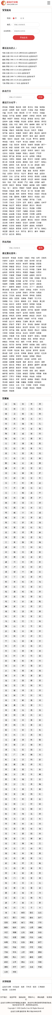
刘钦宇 (18, 313)
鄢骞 (17, 191)
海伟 (17, 194)
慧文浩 (11, 365)
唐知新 (37, 165)
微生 (31, 918)
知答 (22, 987)
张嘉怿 (4, 284)
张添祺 (16, 148)
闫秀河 (38, 272)
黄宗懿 (18, 156)
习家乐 (11, 142)
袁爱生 (43, 159)
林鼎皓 (23, 339)
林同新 (35, 339)
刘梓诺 (32, 116)
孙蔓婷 (18, 133)
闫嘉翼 (11, 275)
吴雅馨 (4, 347)
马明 (4, 339)
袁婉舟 (4, 356)
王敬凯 (4, 165)
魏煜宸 (20, 319)
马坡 (9, 182)
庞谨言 (11, 165)
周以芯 (37, 330)
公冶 (31, 962)
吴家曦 (38, 168)
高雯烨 (25, 226)
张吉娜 (37, 191)
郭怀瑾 (11, 272)
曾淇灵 (43, 347)
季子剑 (35, 139)
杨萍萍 (4, 150)
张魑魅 (23, 382)
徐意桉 (38, 376)
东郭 (14, 922)
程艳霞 (23, 179)
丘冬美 (16, 353)
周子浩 (23, 231)
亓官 (31, 947)
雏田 (22, 342)
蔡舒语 (23, 145)
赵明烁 (32, 156)
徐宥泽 (18, 304)
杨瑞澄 (25, 373)
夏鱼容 (30, 174)
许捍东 (4, 293)
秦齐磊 (38, 321)
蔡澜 (44, 373)
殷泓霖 (43, 324)
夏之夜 (42, 301)
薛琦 (26, 124)
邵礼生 (18, 267)
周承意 (30, 330)
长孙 (23, 942)
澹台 (23, 962)
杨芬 (36, 136)
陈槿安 (18, 223)
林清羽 (25, 264)
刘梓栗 (37, 159)
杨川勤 (23, 330)
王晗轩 (21, 290)
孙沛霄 (32, 261)
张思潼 (25, 307)
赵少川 (11, 321)
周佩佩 (11, 281)
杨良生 (11, 133)
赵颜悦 (37, 202)
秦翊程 (4, 226)
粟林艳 (16, 197)
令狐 (40, 937)
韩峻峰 (38, 388)
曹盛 (4, 119)
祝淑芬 (32, 153)
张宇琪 (4, 330)
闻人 (14, 957)
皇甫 (40, 957)
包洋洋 (32, 284)
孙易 (26, 261)
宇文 (14, 942)
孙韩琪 (25, 345)
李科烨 (25, 295)
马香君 (25, 284)
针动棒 (38, 267)
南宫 (23, 913)
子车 (40, 922)
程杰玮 (4, 179)
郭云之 (25, 208)
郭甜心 (25, 153)
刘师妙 (25, 200)
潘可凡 (30, 231)
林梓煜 (37, 179)
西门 (14, 918)
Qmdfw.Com (25, 1008)
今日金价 (16, 987)
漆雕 (40, 927)
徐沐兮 (11, 304)
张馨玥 (43, 185)
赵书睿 (18, 293)
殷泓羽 (25, 327)
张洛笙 (32, 368)
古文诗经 (12, 990)
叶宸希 (10, 350)
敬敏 (11, 179)
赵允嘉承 (5, 319)
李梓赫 (4, 205)
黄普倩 (18, 228)
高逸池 (11, 191)
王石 (22, 385)
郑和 (22, 148)
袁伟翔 (33, 359)
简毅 (17, 330)
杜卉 (17, 231)
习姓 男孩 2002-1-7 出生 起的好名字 (15, 83)
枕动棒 (32, 267)
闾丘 (6, 947)
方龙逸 (30, 110)
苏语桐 (4, 267)
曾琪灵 (37, 353)
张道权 (18, 371)
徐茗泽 (4, 307)
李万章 (38, 142)
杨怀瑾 (4, 373)
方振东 (16, 301)
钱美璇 (42, 107)
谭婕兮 (11, 130)
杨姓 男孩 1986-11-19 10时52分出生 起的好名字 (20, 60)
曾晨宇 (30, 336)
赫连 (31, 957)
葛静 (24, 362)
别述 (31, 162)
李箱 (33, 258)
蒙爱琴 (37, 365)
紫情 (38, 124)
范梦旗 (32, 373)
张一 (9, 188)
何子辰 (33, 319)
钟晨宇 (10, 119)
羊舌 (23, 918)
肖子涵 (11, 116)
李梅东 (18, 365)
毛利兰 (10, 139)
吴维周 (11, 110)
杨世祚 (43, 133)
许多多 (38, 281)
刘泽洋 (25, 228)
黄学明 (35, 350)
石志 (44, 316)
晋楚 (23, 937)
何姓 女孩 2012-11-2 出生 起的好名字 (16, 73)
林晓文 (4, 342)
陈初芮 (18, 171)
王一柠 (28, 113)
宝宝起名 (6, 10)
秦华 (36, 231)
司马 (14, 952)
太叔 (31, 967)
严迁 (26, 182)
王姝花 (4, 197)
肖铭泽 (33, 148)
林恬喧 (18, 136)
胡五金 (18, 333)
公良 (23, 932)
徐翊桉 (4, 379)
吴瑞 (11, 124)
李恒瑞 (4, 142)
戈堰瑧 (23, 298)
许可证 (32, 281)
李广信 (37, 228)
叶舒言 (35, 113)
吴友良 (25, 333)
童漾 (31, 136)
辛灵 (16, 124)
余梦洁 (43, 345)
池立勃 (4, 295)
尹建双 (30, 298)
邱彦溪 (23, 336)
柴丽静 (4, 278)
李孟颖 (32, 208)
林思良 (18, 264)
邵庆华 (38, 275)
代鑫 (4, 113)
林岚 (29, 339)
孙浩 (43, 150)
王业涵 (4, 304)
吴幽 (24, 159)
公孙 (6, 972)
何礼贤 (30, 179)
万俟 (6, 952)
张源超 (4, 116)
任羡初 (11, 226)
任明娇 (37, 182)
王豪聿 (38, 269)
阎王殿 (11, 269)
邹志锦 (16, 350)
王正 (38, 327)
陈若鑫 (4, 130)
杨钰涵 (35, 188)
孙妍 (17, 110)
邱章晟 (4, 168)
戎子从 (4, 208)
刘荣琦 (11, 356)
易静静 (18, 159)
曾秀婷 (30, 121)
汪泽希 (11, 127)
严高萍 (38, 153)
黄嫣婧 (11, 208)
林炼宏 (32, 316)
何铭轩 (27, 319)
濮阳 (6, 967)
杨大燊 (23, 165)
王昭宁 (4, 388)
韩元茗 (16, 339)
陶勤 (4, 139)
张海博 (32, 333)
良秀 (38, 258)
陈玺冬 (16, 145)
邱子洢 (4, 234)
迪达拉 (4, 345)
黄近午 (32, 205)
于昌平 (18, 142)
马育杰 (25, 127)
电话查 (4, 990)
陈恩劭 (32, 313)
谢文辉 (25, 217)
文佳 (11, 176)
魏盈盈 (4, 124)
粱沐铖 (11, 359)
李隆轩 (21, 188)
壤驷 (14, 932)
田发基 (43, 194)
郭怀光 (18, 272)
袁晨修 (4, 362)
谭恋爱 (4, 231)
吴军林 (18, 316)
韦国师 (28, 188)
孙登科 (4, 385)
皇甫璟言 (19, 359)
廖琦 (31, 133)
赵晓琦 (32, 275)
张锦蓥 (43, 336)
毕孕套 (32, 269)
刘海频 (37, 278)
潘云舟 (32, 321)
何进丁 (37, 162)
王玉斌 (32, 127)
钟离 (6, 942)
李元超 (23, 119)
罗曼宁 (18, 324)
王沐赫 (38, 223)
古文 (29, 301)
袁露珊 (11, 362)
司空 (23, 947)
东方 (23, 957)
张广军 (43, 124)
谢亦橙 (20, 182)
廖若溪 (4, 316)
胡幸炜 (23, 194)
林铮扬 (30, 379)
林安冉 (38, 116)
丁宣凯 (38, 200)
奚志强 (37, 133)
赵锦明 (23, 220)
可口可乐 (38, 298)
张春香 (30, 145)
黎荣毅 (42, 188)
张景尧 (43, 330)
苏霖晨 (38, 264)
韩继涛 (42, 231)
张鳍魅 (4, 301)
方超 (11, 145)
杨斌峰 (32, 124)
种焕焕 (4, 214)
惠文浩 (30, 362)
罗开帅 (32, 293)
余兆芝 (4, 110)
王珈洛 (18, 388)
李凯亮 (11, 316)
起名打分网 (9, 3)
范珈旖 (18, 275)
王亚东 (4, 171)
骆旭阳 (18, 116)
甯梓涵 (18, 185)
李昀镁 (32, 295)
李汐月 (30, 159)
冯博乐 (11, 159)
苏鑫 (24, 171)
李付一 (4, 287)
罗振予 (11, 324)
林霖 (11, 148)
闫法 (31, 937)
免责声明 (13, 997)
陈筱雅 (37, 145)
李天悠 (25, 142)
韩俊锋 (11, 391)
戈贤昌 (16, 298)
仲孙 (14, 972)
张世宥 (23, 379)
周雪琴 (42, 171)
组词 (34, 987)
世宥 (17, 379)
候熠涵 (18, 347)
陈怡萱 (4, 194)
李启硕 (18, 208)
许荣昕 (38, 208)
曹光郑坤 (14, 290)
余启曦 (16, 179)
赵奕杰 (42, 174)
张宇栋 (4, 133)
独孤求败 (19, 130)
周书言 (43, 121)
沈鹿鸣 (11, 220)
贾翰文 (38, 356)
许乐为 (42, 290)
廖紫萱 (25, 347)
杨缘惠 (18, 226)
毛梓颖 (11, 310)
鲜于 (40, 942)
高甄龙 (38, 156)
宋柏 (17, 310)
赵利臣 (4, 272)
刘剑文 (11, 385)
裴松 (36, 371)
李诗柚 (11, 342)
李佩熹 (37, 379)
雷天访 (16, 174)
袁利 (39, 359)
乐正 (6, 932)
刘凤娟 (38, 293)
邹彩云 (11, 379)
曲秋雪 (42, 136)
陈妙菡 (43, 327)
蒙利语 (11, 368)
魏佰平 (13, 319)
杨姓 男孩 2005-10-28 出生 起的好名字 (16, 80)
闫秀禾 (4, 275)
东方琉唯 (19, 261)
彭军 (31, 228)
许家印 (4, 261)
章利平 (25, 136)
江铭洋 (18, 168)
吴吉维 (4, 223)
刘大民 (10, 113)
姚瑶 (43, 165)
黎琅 (21, 124)
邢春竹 (25, 293)
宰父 (6, 937)
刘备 (11, 197)
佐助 (41, 342)
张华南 (4, 313)
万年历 (28, 987)
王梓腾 (32, 214)
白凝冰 (11, 261)
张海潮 (43, 310)
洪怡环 (38, 316)
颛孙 (6, 927)
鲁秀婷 (37, 347)
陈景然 (38, 295)
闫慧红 (11, 278)
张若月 (33, 130)
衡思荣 (37, 310)
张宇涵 (11, 330)
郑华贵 (30, 176)
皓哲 (38, 217)
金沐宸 (25, 313)
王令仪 (11, 388)
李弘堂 (23, 191)
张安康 (11, 162)
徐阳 (38, 185)
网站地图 (40, 997)
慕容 (31, 942)
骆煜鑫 (32, 264)
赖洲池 (18, 321)
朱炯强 (4, 217)
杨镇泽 (11, 382)
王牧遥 (42, 385)
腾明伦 (18, 234)
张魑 (17, 382)
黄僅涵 (30, 119)
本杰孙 (20, 258)
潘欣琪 (11, 231)
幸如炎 (32, 376)
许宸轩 (35, 290)
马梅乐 (27, 258)
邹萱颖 (23, 353)
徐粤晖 (11, 347)
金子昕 (25, 281)
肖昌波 (37, 197)
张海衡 (11, 313)
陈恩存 (38, 313)
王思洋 (4, 136)
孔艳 (17, 165)
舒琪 (4, 350)
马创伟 (4, 365)
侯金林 (16, 139)
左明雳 (23, 150)
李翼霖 (25, 272)
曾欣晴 (42, 350)
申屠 (40, 967)
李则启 (30, 194)
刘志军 (23, 110)
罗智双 (4, 359)
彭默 (24, 107)
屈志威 (11, 194)
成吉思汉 (39, 287)
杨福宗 (18, 287)
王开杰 (4, 264)
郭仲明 (25, 278)
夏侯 (40, 952)
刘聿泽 (11, 223)
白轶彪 (43, 176)
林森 (31, 182)
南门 (23, 922)
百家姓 (5, 398)
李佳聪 (30, 324)
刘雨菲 (4, 176)
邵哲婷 (25, 205)
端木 (14, 927)
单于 (23, 967)
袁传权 (27, 359)
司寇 (40, 947)
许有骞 (25, 371)
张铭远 (35, 301)
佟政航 (25, 356)
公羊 (14, 962)
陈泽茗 (35, 171)
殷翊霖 (11, 327)
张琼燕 (4, 371)
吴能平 (11, 200)
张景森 (38, 333)
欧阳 (31, 952)
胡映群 (4, 220)
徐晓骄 (32, 142)
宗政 (40, 962)
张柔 (11, 353)
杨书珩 (11, 373)
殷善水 (18, 327)
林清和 (11, 264)
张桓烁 (11, 136)
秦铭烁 (23, 301)
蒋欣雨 (21, 113)
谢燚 (43, 191)
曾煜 (44, 116)
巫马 (23, 927)
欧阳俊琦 (38, 382)
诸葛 (6, 957)
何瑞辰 (40, 319)
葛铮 (43, 362)
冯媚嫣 (25, 211)
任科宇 (43, 202)
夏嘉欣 (4, 324)
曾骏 (31, 371)
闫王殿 (4, 269)
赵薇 (11, 121)
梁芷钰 (15, 188)
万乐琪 (4, 202)
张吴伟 (38, 307)
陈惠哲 (18, 127)
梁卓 (24, 365)
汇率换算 (41, 987)
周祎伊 (4, 298)
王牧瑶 (35, 385)
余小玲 (25, 156)
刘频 (31, 278)
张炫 (4, 182)
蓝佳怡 (18, 162)
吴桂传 (37, 362)
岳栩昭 (18, 284)
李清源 (13, 258)
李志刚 (23, 121)
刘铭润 (4, 156)
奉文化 (30, 107)
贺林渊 (32, 223)
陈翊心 (43, 162)
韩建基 (11, 267)
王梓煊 (4, 333)
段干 (40, 918)
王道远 (18, 214)
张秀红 (32, 307)
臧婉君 (4, 145)
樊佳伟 (38, 205)
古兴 (17, 385)
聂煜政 (25, 162)
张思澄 (18, 307)
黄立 (31, 347)
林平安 (23, 176)
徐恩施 (32, 345)
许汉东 (11, 293)
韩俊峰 (4, 391)
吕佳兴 (4, 200)
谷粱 (14, 937)
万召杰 (11, 295)
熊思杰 (11, 228)
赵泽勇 (4, 368)
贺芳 (24, 202)
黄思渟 (18, 368)
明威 (11, 150)
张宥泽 (25, 304)
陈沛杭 (11, 168)
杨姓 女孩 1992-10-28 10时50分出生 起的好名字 (20, 56)
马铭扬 (42, 113)
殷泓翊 (32, 327)
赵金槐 (11, 214)
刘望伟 (38, 211)
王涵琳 (25, 321)
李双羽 (18, 356)
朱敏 (36, 107)
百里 (6, 922)
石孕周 (4, 185)
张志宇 (11, 205)
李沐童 (43, 379)
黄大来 (4, 162)
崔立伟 (11, 234)
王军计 (11, 376)
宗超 (4, 174)
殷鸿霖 (4, 327)
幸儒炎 (25, 376)
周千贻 (32, 200)
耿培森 (18, 281)
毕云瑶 (25, 269)
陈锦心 (43, 228)
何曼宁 (4, 228)
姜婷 (43, 119)
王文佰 (11, 171)
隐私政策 (22, 997)
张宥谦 (32, 304)
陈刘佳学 (5, 258)
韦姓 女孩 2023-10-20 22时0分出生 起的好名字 (19, 53)
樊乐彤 (30, 220)
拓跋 (31, 932)
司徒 (14, 947)
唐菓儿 (30, 202)
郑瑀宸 (25, 368)
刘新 (16, 113)
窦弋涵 (11, 156)
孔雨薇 (4, 127)
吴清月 (18, 217)
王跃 (14, 182)
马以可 (23, 174)
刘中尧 (30, 310)
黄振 (29, 171)
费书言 (35, 342)
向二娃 (30, 165)
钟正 (17, 342)
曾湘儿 (37, 336)
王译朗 (28, 385)
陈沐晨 (25, 168)
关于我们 (3, 997)
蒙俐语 (30, 365)
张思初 (11, 153)
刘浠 (22, 139)
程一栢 (30, 191)
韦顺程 (25, 185)
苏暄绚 (43, 220)
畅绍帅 (11, 217)
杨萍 (43, 182)
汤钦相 (38, 284)
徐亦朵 (37, 119)
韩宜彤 (32, 388)
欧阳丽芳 (39, 226)
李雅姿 (40, 130)
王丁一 (32, 287)
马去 (11, 301)
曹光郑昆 (5, 290)
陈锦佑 (16, 119)
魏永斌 (18, 107)
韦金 (4, 188)
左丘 (40, 913)
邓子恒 (38, 127)
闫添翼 (25, 275)
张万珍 (11, 345)
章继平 (4, 281)
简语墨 (25, 214)
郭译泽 (30, 150)
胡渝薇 (43, 179)
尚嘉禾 (16, 150)
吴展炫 (4, 336)
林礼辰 (42, 339)
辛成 (17, 336)
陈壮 (44, 269)
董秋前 (37, 121)
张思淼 (38, 304)
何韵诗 (37, 220)
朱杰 (28, 148)
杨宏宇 (4, 376)
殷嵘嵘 (37, 324)
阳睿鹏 (30, 382)
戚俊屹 (32, 226)
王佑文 (11, 202)
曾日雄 (28, 350)
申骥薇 (16, 121)
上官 (23, 952)
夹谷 (40, 932)
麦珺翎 (23, 310)
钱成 (36, 174)
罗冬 (24, 324)
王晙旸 (11, 284)
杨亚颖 (32, 185)
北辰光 (4, 153)
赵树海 (38, 214)
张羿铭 (11, 307)
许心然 (28, 139)
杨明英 (42, 139)
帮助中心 (31, 997)
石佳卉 (25, 223)
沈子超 (16, 176)
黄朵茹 (4, 353)
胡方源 (38, 261)
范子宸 (43, 217)
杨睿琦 (11, 287)
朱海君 (4, 321)
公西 (31, 927)
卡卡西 (28, 342)
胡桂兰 (11, 185)
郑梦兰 (10, 339)
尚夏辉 (23, 197)
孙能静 (18, 153)
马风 (17, 220)
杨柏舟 (42, 371)
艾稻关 (43, 258)
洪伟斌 (4, 211)
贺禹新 (32, 356)
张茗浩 (4, 310)
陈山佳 (27, 130)
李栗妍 (42, 110)
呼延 (31, 922)
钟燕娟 (4, 191)
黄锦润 (30, 353)
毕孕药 (18, 269)
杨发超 (18, 295)
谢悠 (38, 345)
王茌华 (18, 202)
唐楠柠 (25, 116)
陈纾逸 (18, 345)
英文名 (43, 278)
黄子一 (43, 145)
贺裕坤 (4, 121)
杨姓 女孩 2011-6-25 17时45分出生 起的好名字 (19, 63)
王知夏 (25, 388)
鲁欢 (22, 350)
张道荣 (38, 368)
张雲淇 (11, 371)
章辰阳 (37, 176)
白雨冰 (10, 174)
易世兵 (30, 197)
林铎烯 (25, 316)
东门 (6, 918)
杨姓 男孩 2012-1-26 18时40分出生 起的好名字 (19, 66)
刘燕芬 (37, 194)
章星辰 (18, 205)
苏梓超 (28, 290)
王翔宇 (18, 211)
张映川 (37, 150)
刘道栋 (32, 168)
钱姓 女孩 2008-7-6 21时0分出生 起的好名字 (18, 76)
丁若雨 (18, 200)
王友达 (25, 267)
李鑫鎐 (32, 272)
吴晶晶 (4, 159)
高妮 (36, 110)
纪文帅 (43, 353)
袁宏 (43, 197)
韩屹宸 (11, 211)
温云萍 (18, 278)
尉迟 (6, 962)
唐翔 (11, 298)
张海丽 (11, 333)
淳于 (14, 967)
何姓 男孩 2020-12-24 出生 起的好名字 (16, 70)
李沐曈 (4, 382)
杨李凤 (40, 148)
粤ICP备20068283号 (34, 1011)
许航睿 (11, 336)
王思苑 (18, 373)
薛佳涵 (4, 107)
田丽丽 (11, 107)
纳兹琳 (18, 362)
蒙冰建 (43, 365)
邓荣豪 (38, 373)
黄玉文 (32, 217)
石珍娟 (32, 211)
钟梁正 (25, 133)
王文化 (25, 287)
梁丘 (31, 913)
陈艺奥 (4, 148)
